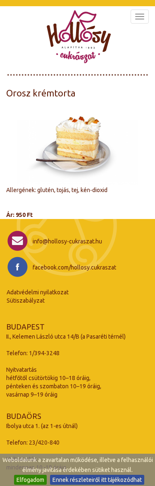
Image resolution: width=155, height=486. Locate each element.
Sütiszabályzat (26, 300)
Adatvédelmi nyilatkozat (38, 292)
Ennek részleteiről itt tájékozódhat (97, 479)
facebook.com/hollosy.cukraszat (74, 267)
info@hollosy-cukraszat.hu (67, 241)
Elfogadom (30, 479)
